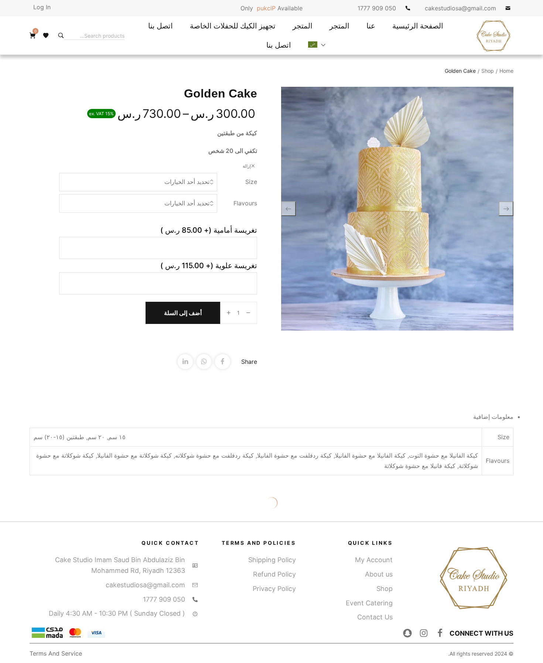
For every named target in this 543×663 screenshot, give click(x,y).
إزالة (247, 166)
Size (251, 181)
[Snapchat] (407, 633)
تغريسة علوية (208, 265)
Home (506, 71)
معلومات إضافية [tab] (493, 416)
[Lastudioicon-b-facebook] (440, 633)
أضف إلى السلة (183, 313)
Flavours (245, 203)
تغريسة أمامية (208, 230)
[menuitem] (317, 45)
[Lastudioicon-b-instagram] (423, 633)
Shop (487, 71)
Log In (42, 7)
